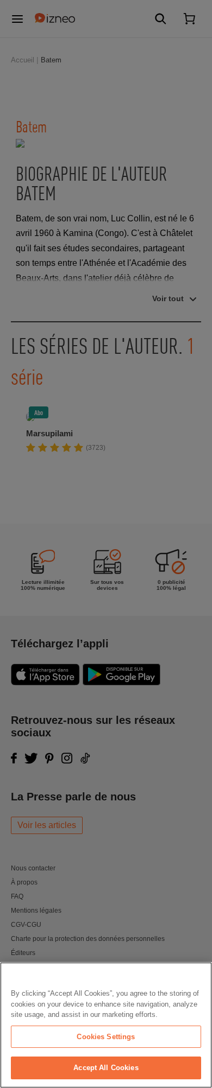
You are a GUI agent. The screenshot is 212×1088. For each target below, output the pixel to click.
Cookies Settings (106, 1037)
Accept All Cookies (105, 1068)
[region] (106, 1025)
